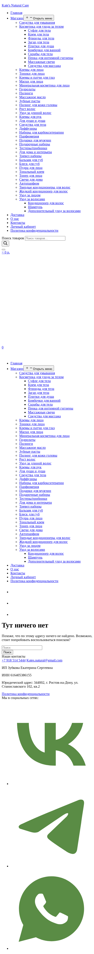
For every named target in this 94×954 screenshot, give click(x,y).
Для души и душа (32, 120)
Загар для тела (38, 42)
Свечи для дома (31, 179)
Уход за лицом (29, 195)
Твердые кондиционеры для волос (44, 187)
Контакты (17, 222)
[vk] (13, 614)
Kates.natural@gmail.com (44, 660)
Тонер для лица (30, 175)
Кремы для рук (30, 117)
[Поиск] (5, 244)
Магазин (16, 18)
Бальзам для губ (31, 160)
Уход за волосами (32, 199)
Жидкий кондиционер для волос (43, 191)
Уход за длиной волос (35, 113)
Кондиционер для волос (46, 203)
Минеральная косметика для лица (44, 85)
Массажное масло (32, 97)
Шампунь (35, 207)
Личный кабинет (23, 226)
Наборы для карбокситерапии (41, 132)
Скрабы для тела (40, 54)
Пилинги (26, 93)
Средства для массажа (44, 66)
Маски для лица (31, 81)
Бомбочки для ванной (44, 50)
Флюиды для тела (41, 38)
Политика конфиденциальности (34, 230)
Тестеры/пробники (33, 148)
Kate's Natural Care (15, 5)
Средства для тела (32, 124)
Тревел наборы (30, 156)
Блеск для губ (29, 164)
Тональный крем (31, 171)
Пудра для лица (30, 168)
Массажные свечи (41, 62)
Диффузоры (28, 128)
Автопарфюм (29, 183)
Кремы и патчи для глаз (37, 77)
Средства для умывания (37, 22)
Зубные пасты (29, 101)
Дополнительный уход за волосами (54, 211)
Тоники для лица (32, 73)
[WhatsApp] (13, 603)
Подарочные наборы (34, 144)
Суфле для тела (39, 30)
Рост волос (27, 109)
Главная (16, 13)
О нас (14, 219)
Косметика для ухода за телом (41, 26)
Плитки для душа (41, 46)
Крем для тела (38, 34)
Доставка (17, 215)
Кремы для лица (31, 69)
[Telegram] (13, 592)
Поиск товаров (13, 238)
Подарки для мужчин (35, 140)
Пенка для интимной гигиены (50, 58)
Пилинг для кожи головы (38, 105)
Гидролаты (27, 89)
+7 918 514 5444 (14, 660)
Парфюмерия (29, 136)
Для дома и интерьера (35, 152)
